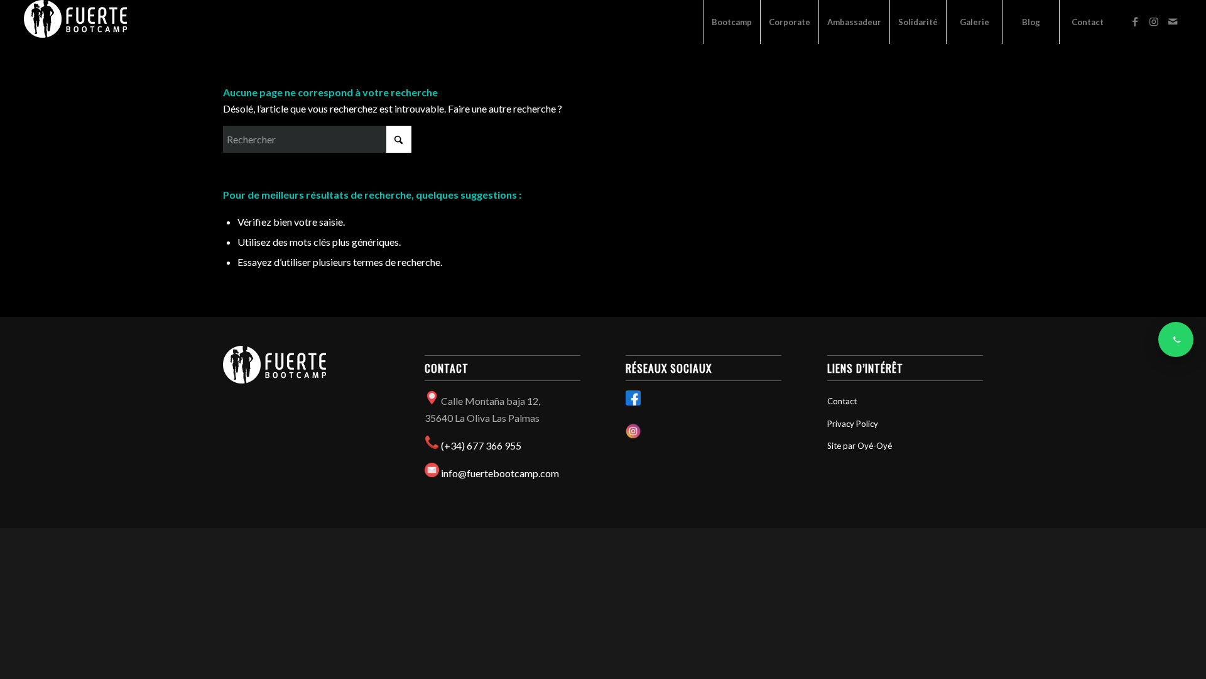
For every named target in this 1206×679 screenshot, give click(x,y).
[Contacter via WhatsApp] (1175, 339)
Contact (842, 401)
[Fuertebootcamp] (75, 22)
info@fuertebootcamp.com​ (500, 473)
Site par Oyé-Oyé (859, 446)
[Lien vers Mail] (1172, 21)
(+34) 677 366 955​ (481, 445)
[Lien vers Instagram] (1153, 21)
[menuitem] (731, 22)
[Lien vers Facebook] (1135, 21)
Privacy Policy (852, 424)
